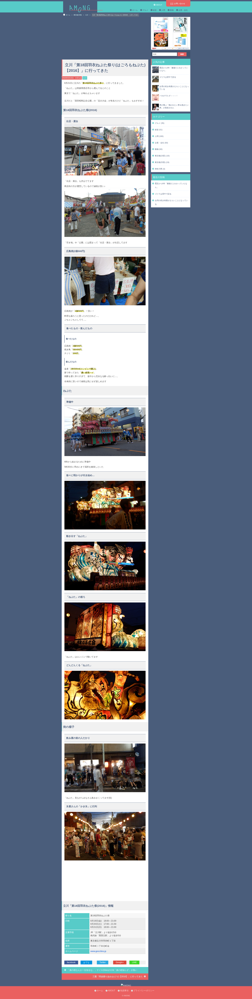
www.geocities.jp (98, 951)
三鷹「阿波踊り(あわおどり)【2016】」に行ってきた (118, 976)
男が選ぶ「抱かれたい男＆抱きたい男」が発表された (174, 106)
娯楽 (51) (158, 130)
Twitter (102, 962)
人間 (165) (159, 136)
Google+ (120, 962)
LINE (134, 962)
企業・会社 (183, 10)
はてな (86, 962)
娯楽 (155, 10)
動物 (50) (158, 149)
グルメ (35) (159, 123)
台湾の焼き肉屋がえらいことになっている (174, 87)
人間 (163, 10)
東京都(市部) (78, 15)
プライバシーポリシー (143, 990)
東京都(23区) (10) (162, 156)
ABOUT (159, 5)
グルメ (145, 10)
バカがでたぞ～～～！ (168, 96)
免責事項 (124, 990)
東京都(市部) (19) (162, 162)
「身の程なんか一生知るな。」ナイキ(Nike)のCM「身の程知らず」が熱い (102, 970)
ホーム (135, 10)
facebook (71, 962)
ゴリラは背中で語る (167, 77)
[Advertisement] (105, 37)
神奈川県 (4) (160, 169)
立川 (86, 15)
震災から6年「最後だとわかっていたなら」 (173, 69)
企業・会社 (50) (161, 143)
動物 (172, 10)
